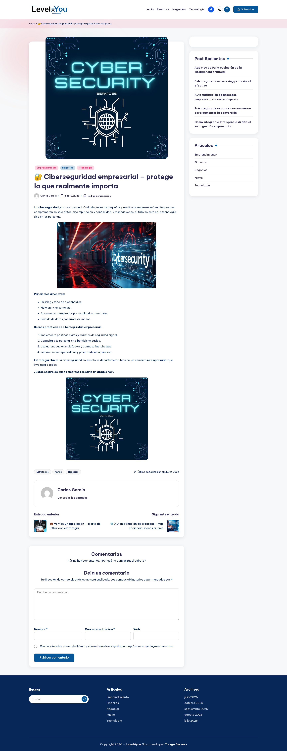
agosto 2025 (193, 714)
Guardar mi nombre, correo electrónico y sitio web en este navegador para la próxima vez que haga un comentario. (107, 646)
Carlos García (71, 489)
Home (32, 23)
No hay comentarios (99, 196)
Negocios (67, 168)
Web (136, 629)
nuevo (198, 178)
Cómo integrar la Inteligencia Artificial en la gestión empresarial (222, 124)
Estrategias (43, 471)
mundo (58, 471)
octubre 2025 (193, 703)
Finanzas (200, 162)
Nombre (41, 629)
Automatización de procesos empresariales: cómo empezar (216, 97)
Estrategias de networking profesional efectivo (222, 83)
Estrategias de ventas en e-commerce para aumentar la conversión (222, 111)
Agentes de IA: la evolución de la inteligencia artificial (218, 70)
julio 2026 (191, 697)
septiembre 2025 (196, 709)
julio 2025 (191, 720)
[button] (245, 9)
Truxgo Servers (176, 744)
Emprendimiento (46, 168)
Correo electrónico (100, 629)
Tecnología (85, 168)
